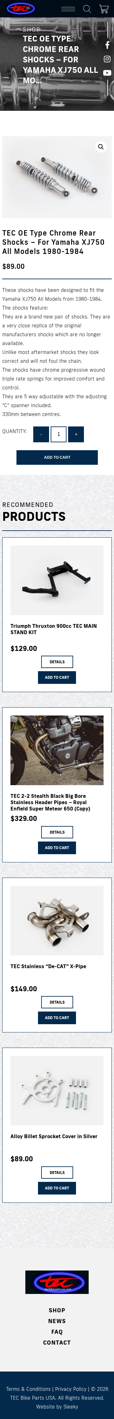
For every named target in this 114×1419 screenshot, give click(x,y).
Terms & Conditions (28, 1389)
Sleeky (70, 1406)
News (57, 1321)
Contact (57, 1342)
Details (57, 661)
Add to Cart (57, 847)
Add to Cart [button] (57, 677)
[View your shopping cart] (105, 8)
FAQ (57, 1331)
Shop (57, 1310)
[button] (101, 147)
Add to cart (57, 457)
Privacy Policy (70, 1389)
